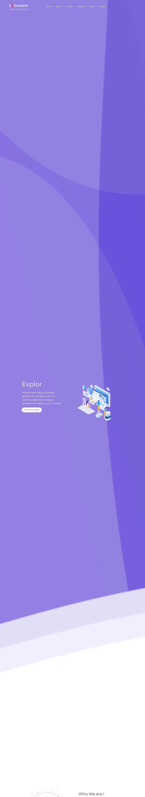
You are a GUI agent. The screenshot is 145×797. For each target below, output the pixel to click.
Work (91, 7)
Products (81, 7)
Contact (102, 7)
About (58, 7)
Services (69, 7)
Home (48, 7)
